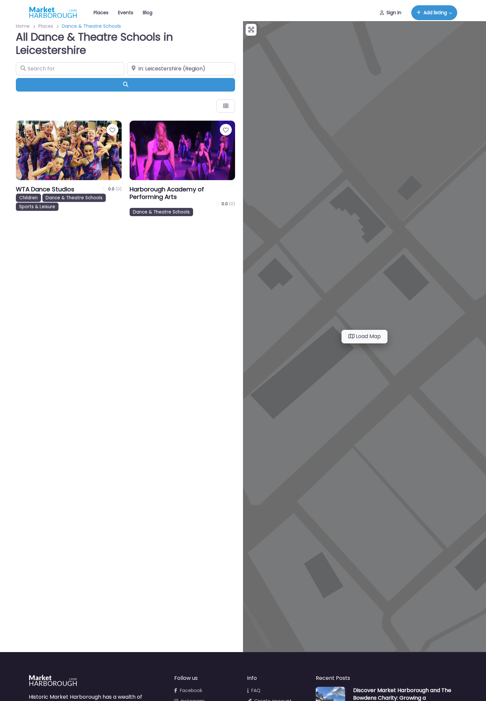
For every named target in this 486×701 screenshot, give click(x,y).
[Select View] (226, 106)
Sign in (393, 12)
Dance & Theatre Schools (74, 198)
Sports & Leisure (37, 207)
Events (125, 12)
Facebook (191, 690)
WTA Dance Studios (45, 189)
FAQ (256, 690)
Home (23, 26)
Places (101, 12)
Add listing (435, 12)
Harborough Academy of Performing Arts (167, 193)
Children (28, 198)
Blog (147, 12)
